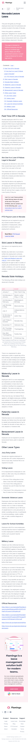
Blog (14, 724)
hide (12, 65)
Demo (5, 726)
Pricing (6, 724)
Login (5, 721)
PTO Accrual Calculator (14, 728)
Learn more (14, 689)
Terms (22, 729)
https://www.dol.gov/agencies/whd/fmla (14, 622)
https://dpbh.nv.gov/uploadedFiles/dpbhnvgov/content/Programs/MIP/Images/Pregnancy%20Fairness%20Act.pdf (14, 617)
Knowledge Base (22, 723)
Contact (22, 726)
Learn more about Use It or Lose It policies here (13, 208)
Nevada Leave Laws (20, 9)
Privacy (22, 731)
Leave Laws (8, 9)
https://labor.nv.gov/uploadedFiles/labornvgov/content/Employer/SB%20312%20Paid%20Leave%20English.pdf (14, 609)
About (5, 729)
